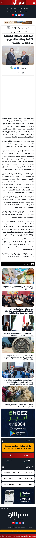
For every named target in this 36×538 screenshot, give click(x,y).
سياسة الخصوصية (20, 527)
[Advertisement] (18, 96)
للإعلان (30, 527)
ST (9, 530)
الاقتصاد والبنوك (15, 32)
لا (8, 455)
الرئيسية (24, 32)
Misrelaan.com (18, 520)
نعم (24, 455)
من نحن (10, 527)
